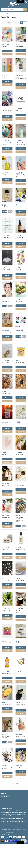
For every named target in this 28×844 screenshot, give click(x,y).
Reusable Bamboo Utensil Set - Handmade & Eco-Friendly (20, 519)
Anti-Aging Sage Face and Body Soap (6, 737)
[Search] (25, 9)
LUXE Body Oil (5, 362)
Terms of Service (4, 830)
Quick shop (7, 50)
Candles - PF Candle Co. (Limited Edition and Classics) (21, 78)
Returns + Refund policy (13, 829)
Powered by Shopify (5, 834)
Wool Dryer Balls (19, 46)
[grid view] (21, 22)
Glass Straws (18, 673)
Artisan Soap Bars (19, 393)
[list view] (25, 22)
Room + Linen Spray (6, 332)
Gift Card (17, 110)
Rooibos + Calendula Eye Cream (20, 705)
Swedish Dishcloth (20, 206)
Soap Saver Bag (5, 206)
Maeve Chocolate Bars (7, 424)
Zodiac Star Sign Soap (7, 580)
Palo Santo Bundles (20, 580)
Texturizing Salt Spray (20, 549)
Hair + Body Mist (19, 454)
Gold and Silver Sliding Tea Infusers (7, 767)
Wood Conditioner (6, 673)
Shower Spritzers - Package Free (6, 270)
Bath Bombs (4, 46)
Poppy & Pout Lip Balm (7, 77)
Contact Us (8, 827)
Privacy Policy (22, 829)
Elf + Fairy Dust (19, 767)
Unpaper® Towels (20, 332)
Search (20, 827)
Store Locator (14, 827)
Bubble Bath (4, 175)
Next (17, 783)
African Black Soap (20, 485)
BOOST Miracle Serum (7, 610)
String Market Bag (6, 393)
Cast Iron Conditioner (20, 362)
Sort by (8, 22)
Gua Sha (4, 454)
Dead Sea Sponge (6, 704)
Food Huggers (19, 301)
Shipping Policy (4, 829)
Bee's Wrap (18, 269)
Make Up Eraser (5, 301)
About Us (2, 827)
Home (2, 13)
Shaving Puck (5, 549)
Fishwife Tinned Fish (6, 643)
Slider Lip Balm (19, 642)
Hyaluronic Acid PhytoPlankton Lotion (20, 143)
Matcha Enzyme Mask (20, 736)
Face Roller (18, 423)
